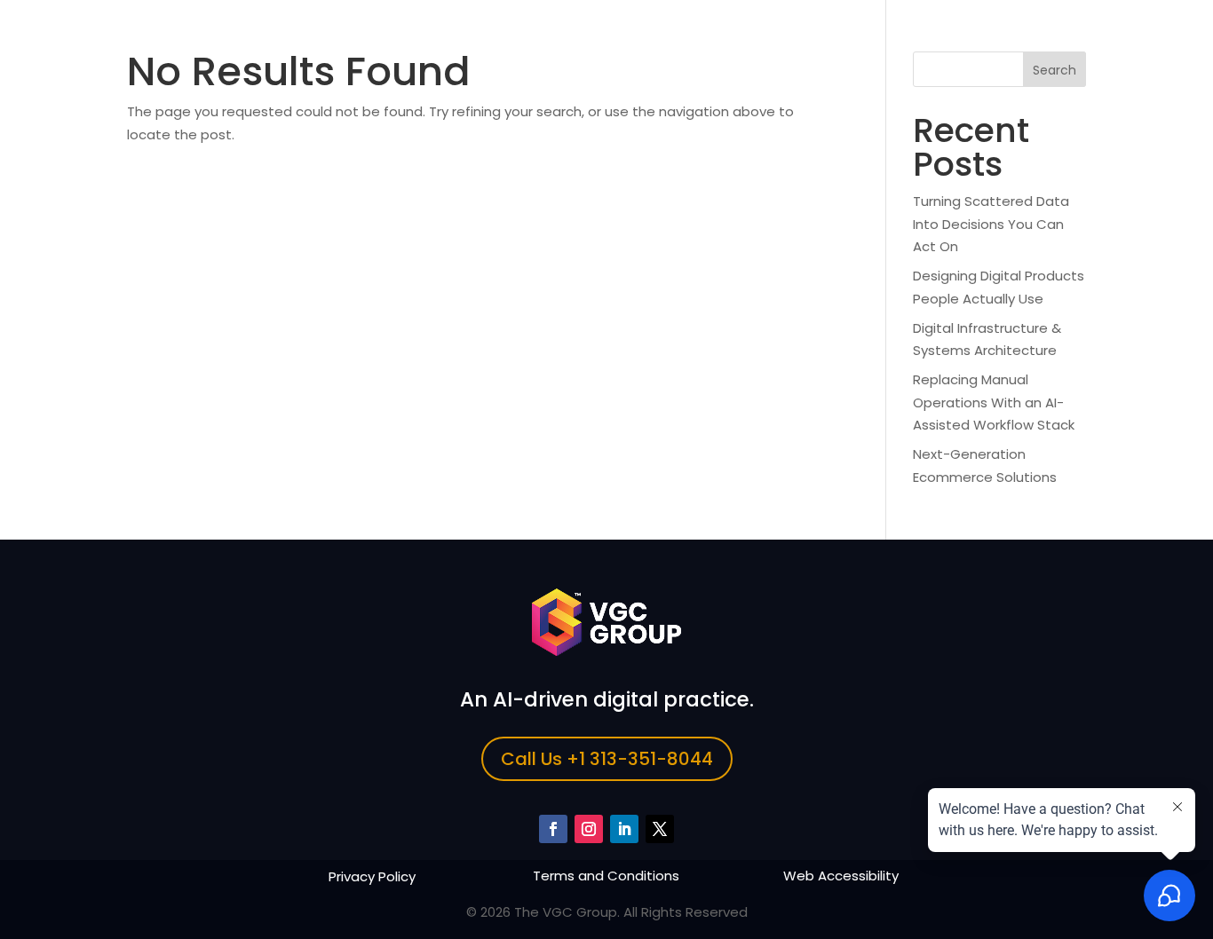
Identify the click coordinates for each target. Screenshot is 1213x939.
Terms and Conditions (606, 875)
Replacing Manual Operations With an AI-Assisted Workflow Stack (993, 402)
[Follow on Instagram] (589, 829)
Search (1054, 70)
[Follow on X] (660, 829)
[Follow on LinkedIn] (624, 829)
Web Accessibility (841, 875)
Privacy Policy (372, 876)
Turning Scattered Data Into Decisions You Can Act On (991, 224)
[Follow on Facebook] (553, 829)
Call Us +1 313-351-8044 (607, 758)
